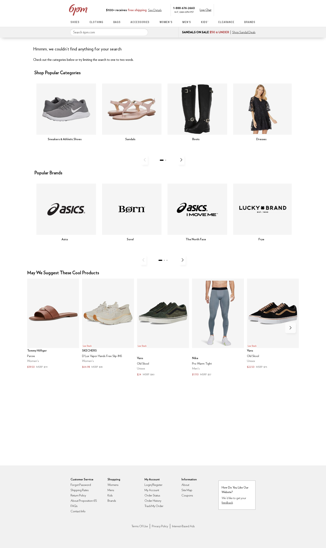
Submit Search (143, 32)
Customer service (237, 9)
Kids (110, 495)
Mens (111, 490)
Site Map (186, 490)
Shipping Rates (80, 490)
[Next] (181, 160)
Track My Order (154, 506)
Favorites (245, 9)
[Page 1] (162, 160)
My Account (229, 9)
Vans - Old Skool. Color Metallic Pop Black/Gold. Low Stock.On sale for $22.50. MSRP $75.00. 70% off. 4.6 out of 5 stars (273, 324)
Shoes (75, 22)
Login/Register (153, 485)
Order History (153, 500)
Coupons (187, 495)
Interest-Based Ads (183, 526)
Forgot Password (81, 485)
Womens (113, 485)
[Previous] (145, 160)
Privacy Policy (160, 526)
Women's (166, 22)
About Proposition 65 (84, 500)
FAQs (74, 506)
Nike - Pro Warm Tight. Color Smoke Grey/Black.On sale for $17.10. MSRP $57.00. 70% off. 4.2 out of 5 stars (218, 328)
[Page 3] (167, 260)
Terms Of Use (139, 526)
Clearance (226, 22)
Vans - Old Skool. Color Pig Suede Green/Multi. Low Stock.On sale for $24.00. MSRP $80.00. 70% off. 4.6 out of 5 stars (163, 328)
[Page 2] (165, 160)
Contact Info (78, 511)
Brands (249, 22)
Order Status (152, 495)
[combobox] (109, 32)
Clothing (96, 22)
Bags (117, 22)
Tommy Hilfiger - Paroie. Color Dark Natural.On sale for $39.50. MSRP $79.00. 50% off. (53, 324)
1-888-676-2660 (184, 8)
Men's (186, 22)
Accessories (140, 22)
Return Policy (78, 495)
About (185, 485)
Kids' (204, 22)
